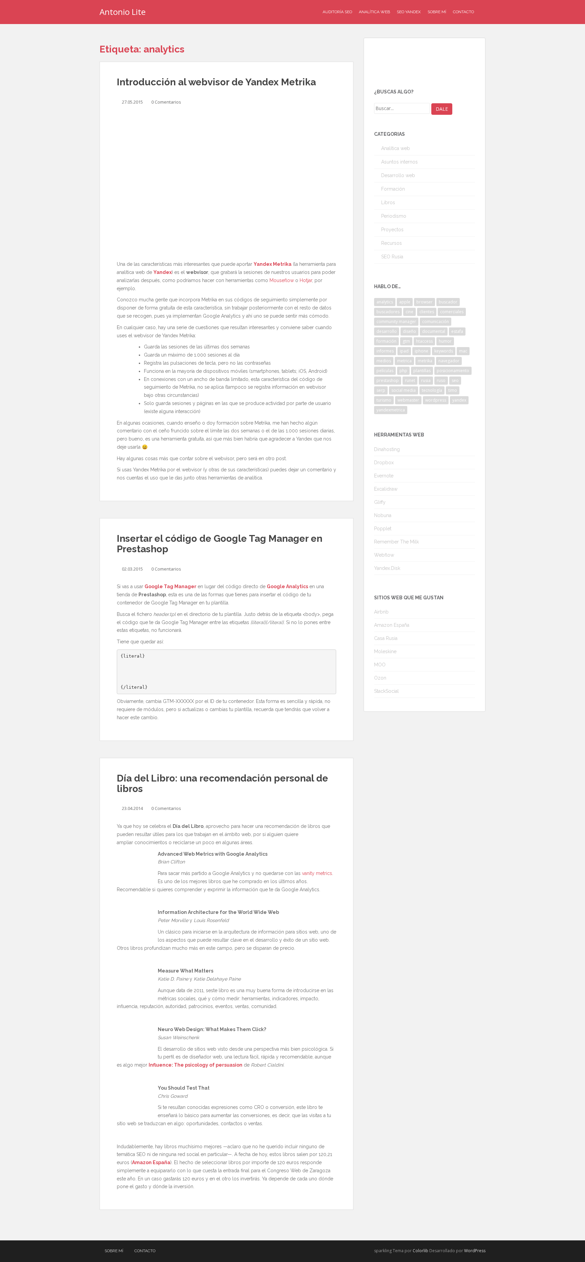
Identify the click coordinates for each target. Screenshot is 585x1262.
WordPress (474, 1251)
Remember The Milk (396, 541)
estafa (457, 331)
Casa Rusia (385, 638)
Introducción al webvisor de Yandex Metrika (216, 82)
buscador (448, 302)
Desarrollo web (398, 175)
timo (452, 390)
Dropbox (384, 462)
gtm (406, 341)
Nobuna (382, 515)
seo (455, 380)
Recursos (391, 243)
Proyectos (392, 229)
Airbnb (381, 612)
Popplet (382, 528)
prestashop (387, 380)
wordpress (435, 400)
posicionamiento (453, 370)
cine (409, 312)
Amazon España (151, 1162)
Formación (393, 189)
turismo (383, 400)
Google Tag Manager (170, 586)
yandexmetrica (390, 410)
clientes (426, 312)
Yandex (162, 272)
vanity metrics (317, 873)
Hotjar (306, 280)
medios (383, 361)
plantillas (422, 370)
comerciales (451, 312)
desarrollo (386, 331)
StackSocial (386, 691)
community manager (396, 321)
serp (380, 390)
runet (410, 380)
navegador (448, 361)
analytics (384, 302)
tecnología (432, 390)
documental (433, 331)
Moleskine (385, 651)
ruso (441, 380)
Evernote (383, 475)
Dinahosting (387, 449)
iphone (421, 351)
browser (424, 302)
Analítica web (395, 148)
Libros (388, 202)
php (403, 370)
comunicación (435, 321)
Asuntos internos (399, 162)
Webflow (384, 555)
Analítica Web (374, 11)
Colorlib (420, 1251)
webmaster (408, 400)
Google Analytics (287, 586)
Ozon (380, 678)
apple (404, 302)
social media (403, 390)
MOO (380, 664)
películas (384, 370)
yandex (459, 400)
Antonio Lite (123, 11)
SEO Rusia (392, 256)
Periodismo (393, 216)
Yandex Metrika (272, 264)
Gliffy (380, 502)
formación (386, 341)
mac (463, 351)
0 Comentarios (166, 102)
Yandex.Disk (387, 568)
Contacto (463, 11)
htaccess (424, 341)
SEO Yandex (409, 11)
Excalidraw (385, 489)
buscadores (387, 312)
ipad (404, 351)
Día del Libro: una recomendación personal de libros (222, 783)
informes (385, 351)
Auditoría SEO (337, 11)
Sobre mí (437, 11)
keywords (443, 351)
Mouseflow (281, 280)
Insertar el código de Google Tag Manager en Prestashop (219, 544)
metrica (404, 361)
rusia (426, 380)
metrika (425, 361)
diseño (409, 331)
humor (445, 341)
